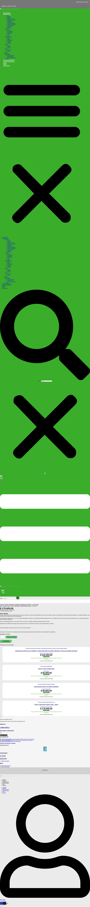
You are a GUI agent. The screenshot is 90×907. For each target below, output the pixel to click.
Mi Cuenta (2, 899)
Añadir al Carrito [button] (46, 656)
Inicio (1, 606)
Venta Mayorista (8, 61)
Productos (7, 14)
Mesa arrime (9, 39)
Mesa (8, 35)
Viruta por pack (10, 56)
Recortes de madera (11, 57)
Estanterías (9, 33)
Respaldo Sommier (11, 18)
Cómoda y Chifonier (11, 23)
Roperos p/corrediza (11, 24)
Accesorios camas (11, 20)
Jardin (6, 48)
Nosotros (6, 13)
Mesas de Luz (10, 22)
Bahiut (8, 37)
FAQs (4, 64)
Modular (9, 42)
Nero (6, 52)
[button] (42, 151)
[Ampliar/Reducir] (0, 905)
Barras (8, 38)
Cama (8, 45)
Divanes (9, 17)
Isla (8, 34)
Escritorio (9, 26)
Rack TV (9, 43)
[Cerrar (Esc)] (4, 905)
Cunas (8, 47)
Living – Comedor (8, 36)
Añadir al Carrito (11, 637)
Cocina (6, 28)
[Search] (17, 598)
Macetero (9, 49)
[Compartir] (2, 905)
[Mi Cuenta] (45, 897)
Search (39, 380)
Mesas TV (9, 41)
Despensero (9, 32)
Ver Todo (6, 58)
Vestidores (9, 21)
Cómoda (9, 46)
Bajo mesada (10, 31)
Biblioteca (9, 27)
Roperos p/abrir (10, 25)
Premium (7, 53)
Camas (8, 16)
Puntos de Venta (9, 60)
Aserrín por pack (10, 55)
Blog (5, 63)
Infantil (6, 44)
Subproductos (7, 54)
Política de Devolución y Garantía (7, 743)
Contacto (6, 65)
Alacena (9, 30)
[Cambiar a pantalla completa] (1, 905)
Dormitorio (7, 15)
